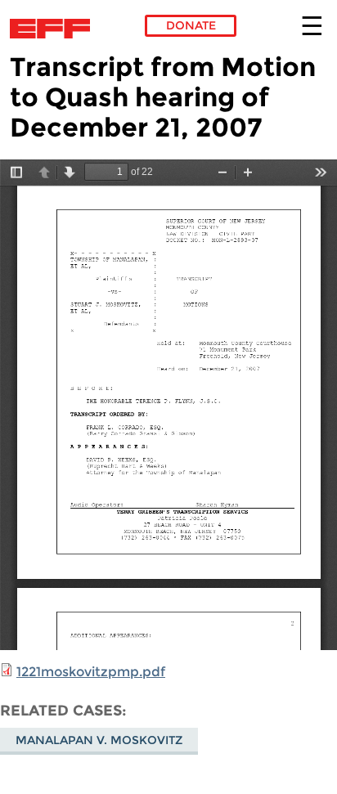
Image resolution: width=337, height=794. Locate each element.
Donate (191, 25)
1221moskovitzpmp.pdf (90, 672)
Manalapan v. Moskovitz (99, 740)
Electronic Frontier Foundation (54, 28)
